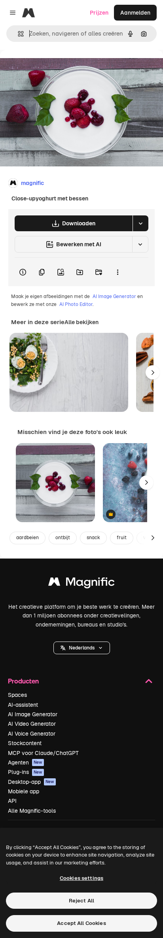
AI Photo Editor (76, 304)
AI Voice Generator (31, 733)
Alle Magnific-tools (32, 810)
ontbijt (62, 537)
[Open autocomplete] (17, 34)
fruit (122, 537)
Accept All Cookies (81, 923)
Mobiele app (23, 791)
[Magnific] (81, 584)
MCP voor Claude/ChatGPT (43, 753)
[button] (81, 648)
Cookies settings (81, 878)
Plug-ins (25, 772)
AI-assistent (23, 704)
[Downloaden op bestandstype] (140, 223)
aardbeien (27, 537)
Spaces (17, 694)
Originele (52, 68)
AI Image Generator (114, 296)
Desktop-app (31, 781)
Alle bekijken (81, 322)
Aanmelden (135, 12)
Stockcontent (25, 743)
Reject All (81, 900)
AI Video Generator (32, 723)
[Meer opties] (117, 272)
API (12, 800)
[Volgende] (153, 372)
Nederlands (82, 648)
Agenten (25, 762)
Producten (23, 681)
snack (93, 537)
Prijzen (99, 12)
